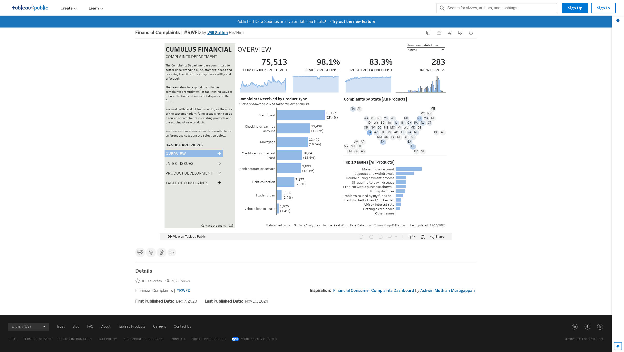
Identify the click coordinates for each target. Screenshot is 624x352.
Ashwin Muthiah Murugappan (447, 290)
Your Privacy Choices (259, 339)
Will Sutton (217, 32)
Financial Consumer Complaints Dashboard (373, 290)
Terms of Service (37, 339)
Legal (12, 339)
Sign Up (575, 7)
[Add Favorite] (439, 33)
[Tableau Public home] (30, 8)
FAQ (90, 326)
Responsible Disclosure (143, 339)
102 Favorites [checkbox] (152, 281)
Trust (61, 326)
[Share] (449, 33)
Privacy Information (75, 339)
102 (171, 252)
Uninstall (178, 339)
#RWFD (183, 290)
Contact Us (182, 326)
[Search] (441, 8)
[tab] (618, 21)
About (105, 326)
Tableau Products (131, 326)
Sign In (603, 7)
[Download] (460, 33)
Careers (159, 326)
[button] (575, 327)
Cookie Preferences (209, 339)
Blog (75, 326)
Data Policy (107, 339)
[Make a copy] (428, 33)
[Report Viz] (471, 33)
